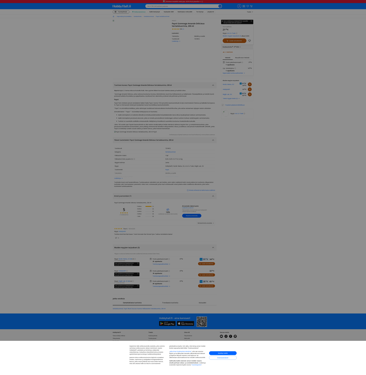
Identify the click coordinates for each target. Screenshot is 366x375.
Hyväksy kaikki (223, 353)
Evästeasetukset (222, 358)
